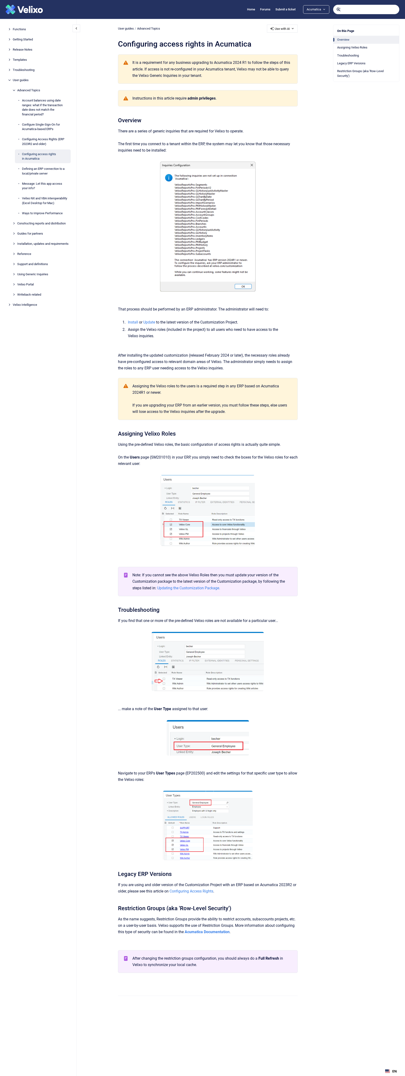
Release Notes (22, 49)
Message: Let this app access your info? (42, 186)
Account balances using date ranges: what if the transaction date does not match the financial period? (42, 107)
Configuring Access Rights (191, 891)
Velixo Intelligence (25, 304)
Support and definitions (32, 264)
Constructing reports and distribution (41, 223)
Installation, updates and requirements (43, 243)
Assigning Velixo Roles (352, 47)
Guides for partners (30, 233)
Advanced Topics (28, 90)
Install (133, 322)
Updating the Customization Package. (188, 588)
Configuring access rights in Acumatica (39, 156)
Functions (19, 29)
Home (251, 9)
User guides (21, 80)
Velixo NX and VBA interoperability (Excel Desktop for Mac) (44, 201)
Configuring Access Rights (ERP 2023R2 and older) (43, 141)
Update (149, 322)
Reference (24, 253)
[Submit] (338, 9)
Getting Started (23, 39)
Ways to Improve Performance (42, 213)
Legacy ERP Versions (351, 63)
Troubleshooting (24, 70)
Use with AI (282, 29)
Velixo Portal (25, 284)
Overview (343, 39)
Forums (265, 9)
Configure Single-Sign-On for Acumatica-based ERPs (41, 126)
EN (394, 1071)
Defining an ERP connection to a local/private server (43, 171)
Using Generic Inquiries (32, 274)
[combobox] (366, 9)
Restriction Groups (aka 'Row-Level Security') (360, 73)
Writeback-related (29, 294)
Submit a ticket (285, 9)
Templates (20, 59)
